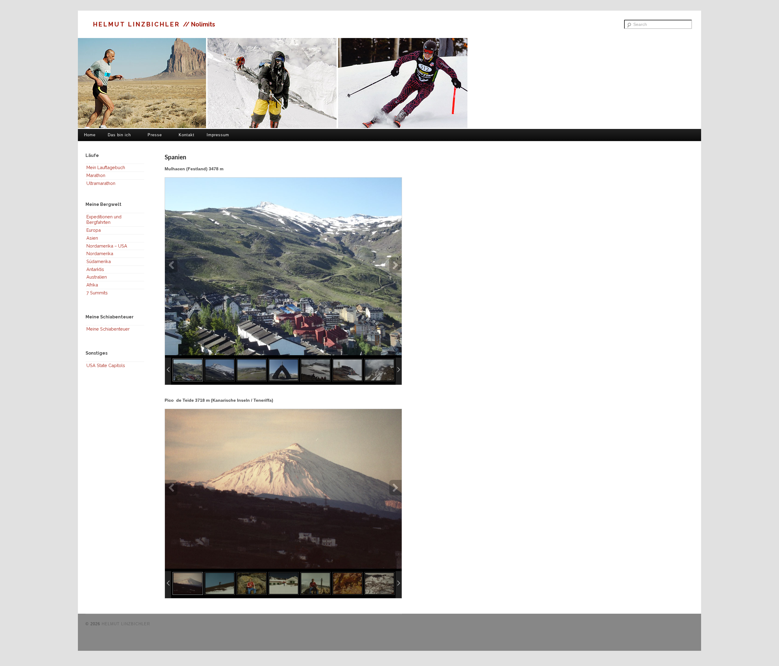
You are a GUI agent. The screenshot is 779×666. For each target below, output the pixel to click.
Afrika (92, 284)
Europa (93, 230)
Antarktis (95, 269)
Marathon (95, 175)
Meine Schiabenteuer (108, 328)
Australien (96, 276)
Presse (155, 135)
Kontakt (186, 135)
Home (90, 135)
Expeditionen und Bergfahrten (103, 219)
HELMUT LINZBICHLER (138, 24)
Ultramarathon (100, 183)
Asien (92, 238)
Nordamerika (99, 253)
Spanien (175, 157)
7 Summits (97, 292)
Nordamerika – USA (106, 245)
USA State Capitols (105, 365)
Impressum (218, 135)
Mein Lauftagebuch (105, 167)
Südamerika (98, 261)
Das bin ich (119, 135)
